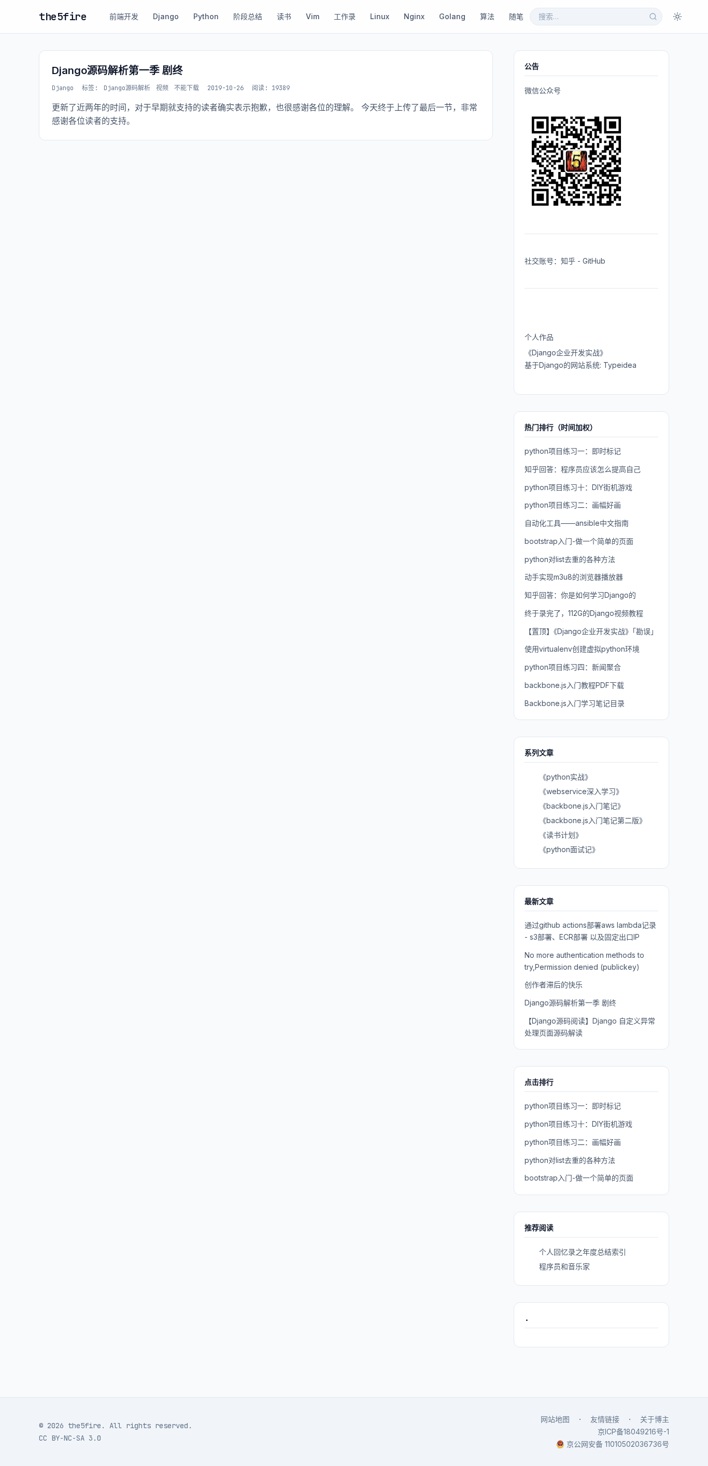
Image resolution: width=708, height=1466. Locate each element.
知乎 (568, 260)
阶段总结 (247, 16)
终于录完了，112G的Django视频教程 (584, 613)
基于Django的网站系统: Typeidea (580, 365)
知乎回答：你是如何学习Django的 (580, 595)
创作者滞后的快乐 (554, 984)
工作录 (345, 16)
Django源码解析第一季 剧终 (117, 70)
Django (166, 16)
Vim (312, 16)
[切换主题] (677, 16)
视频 (162, 88)
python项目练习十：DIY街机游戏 (578, 487)
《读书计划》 (561, 834)
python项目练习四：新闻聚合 (573, 667)
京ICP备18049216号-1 (633, 1431)
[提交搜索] (653, 16)
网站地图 (555, 1419)
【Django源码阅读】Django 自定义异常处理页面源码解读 (590, 1026)
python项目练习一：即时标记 (573, 451)
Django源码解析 (127, 88)
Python (206, 16)
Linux (379, 16)
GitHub (594, 260)
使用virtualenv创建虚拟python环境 (582, 648)
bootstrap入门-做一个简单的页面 (579, 541)
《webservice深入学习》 (581, 791)
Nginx (414, 16)
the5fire (63, 16)
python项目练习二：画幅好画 (573, 504)
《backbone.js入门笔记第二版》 (592, 820)
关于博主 (654, 1419)
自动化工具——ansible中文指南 (577, 523)
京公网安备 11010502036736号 (618, 1444)
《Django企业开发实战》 (566, 352)
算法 (487, 16)
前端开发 (123, 16)
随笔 (516, 16)
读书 (284, 16)
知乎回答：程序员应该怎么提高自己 (583, 469)
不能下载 (186, 88)
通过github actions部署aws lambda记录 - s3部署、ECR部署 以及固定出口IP (590, 931)
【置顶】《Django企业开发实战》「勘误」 (591, 631)
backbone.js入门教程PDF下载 (574, 685)
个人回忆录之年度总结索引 (582, 1251)
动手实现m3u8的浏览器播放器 (574, 576)
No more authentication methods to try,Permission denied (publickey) (584, 961)
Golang (452, 16)
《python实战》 (565, 776)
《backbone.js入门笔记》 (582, 805)
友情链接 (604, 1419)
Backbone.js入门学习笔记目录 (575, 703)
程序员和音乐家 (564, 1266)
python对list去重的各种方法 (570, 559)
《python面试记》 (569, 849)
